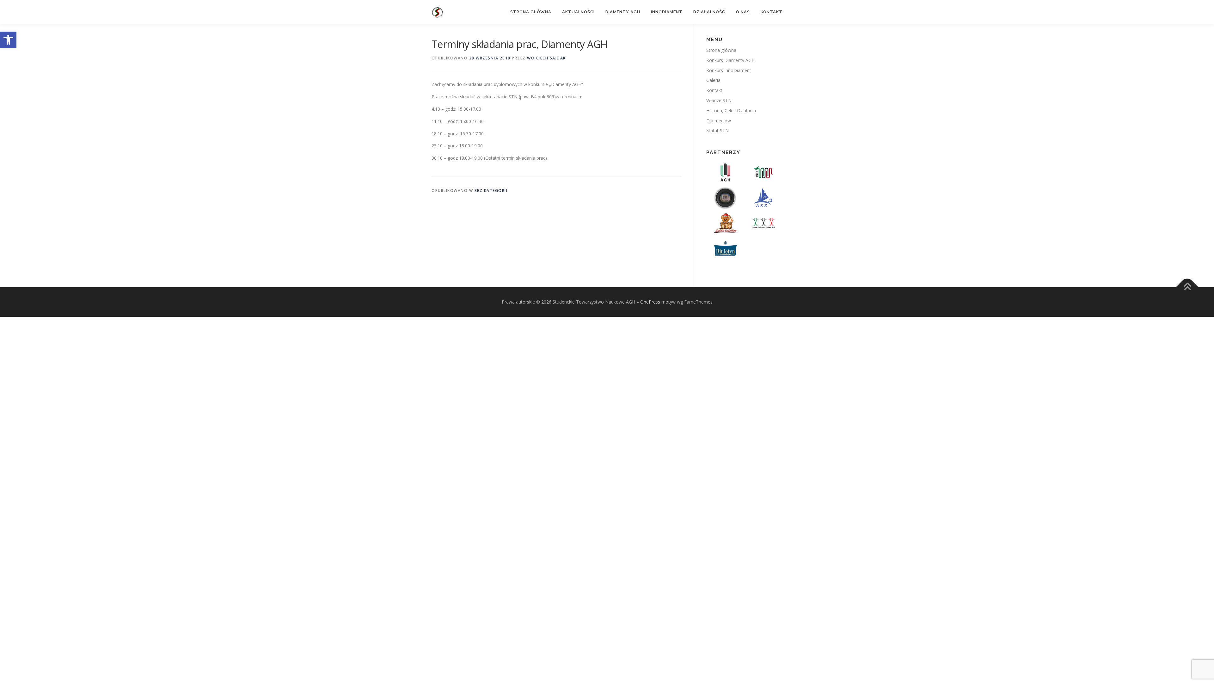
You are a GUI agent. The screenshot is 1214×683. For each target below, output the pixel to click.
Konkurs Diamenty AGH (730, 60)
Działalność (709, 11)
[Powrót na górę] (1187, 287)
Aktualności (578, 11)
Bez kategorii (491, 190)
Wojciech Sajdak (546, 58)
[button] (8, 40)
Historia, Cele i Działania (731, 111)
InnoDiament (667, 11)
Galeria (713, 80)
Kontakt (771, 11)
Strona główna (530, 11)
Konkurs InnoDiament (728, 70)
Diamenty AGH (622, 11)
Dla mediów (718, 121)
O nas (743, 11)
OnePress (650, 302)
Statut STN (717, 130)
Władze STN (719, 100)
